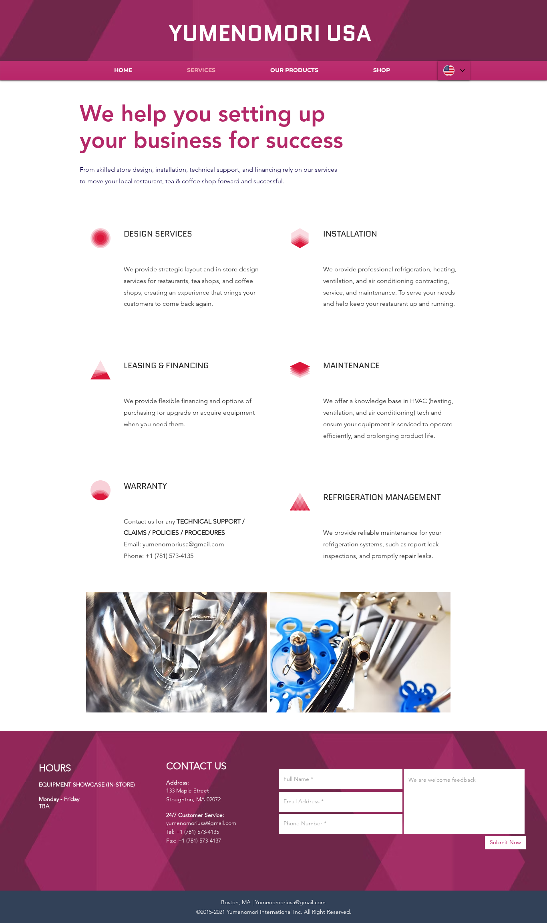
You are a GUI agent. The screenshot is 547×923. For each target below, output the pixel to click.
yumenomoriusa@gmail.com (183, 544)
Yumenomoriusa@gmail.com (290, 902)
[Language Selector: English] (454, 70)
